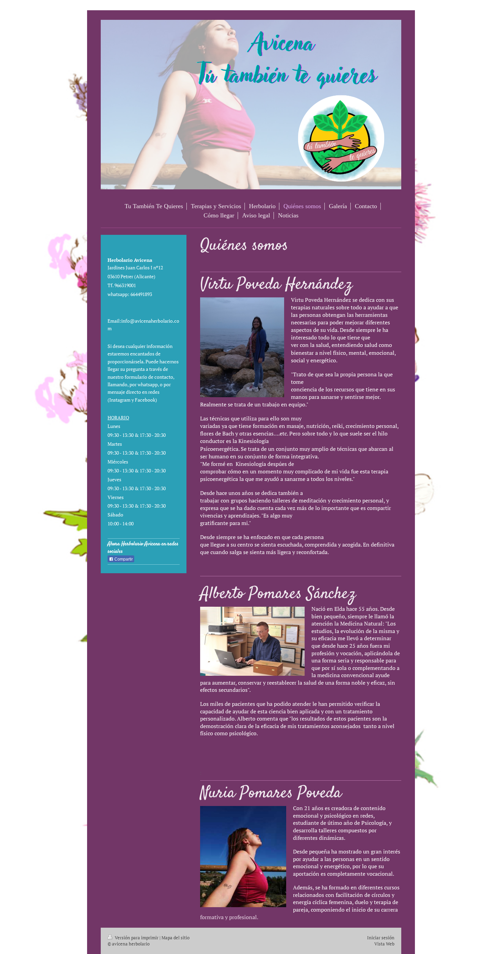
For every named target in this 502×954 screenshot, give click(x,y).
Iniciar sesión (380, 938)
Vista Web (384, 944)
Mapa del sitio (176, 938)
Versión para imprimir (136, 938)
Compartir (123, 559)
